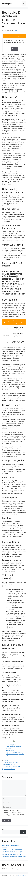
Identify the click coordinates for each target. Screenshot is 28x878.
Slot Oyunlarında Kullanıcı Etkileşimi (12, 851)
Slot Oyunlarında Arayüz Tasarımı (11, 854)
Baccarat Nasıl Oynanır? (13, 750)
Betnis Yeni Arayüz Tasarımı (14, 752)
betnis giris (7, 4)
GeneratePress (22, 875)
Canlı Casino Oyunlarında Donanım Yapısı (14, 856)
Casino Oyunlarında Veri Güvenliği (12, 849)
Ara (3, 829)
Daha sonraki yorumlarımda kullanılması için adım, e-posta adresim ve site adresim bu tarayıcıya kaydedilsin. (14, 813)
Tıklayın (14, 49)
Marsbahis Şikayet (11, 745)
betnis (6, 760)
